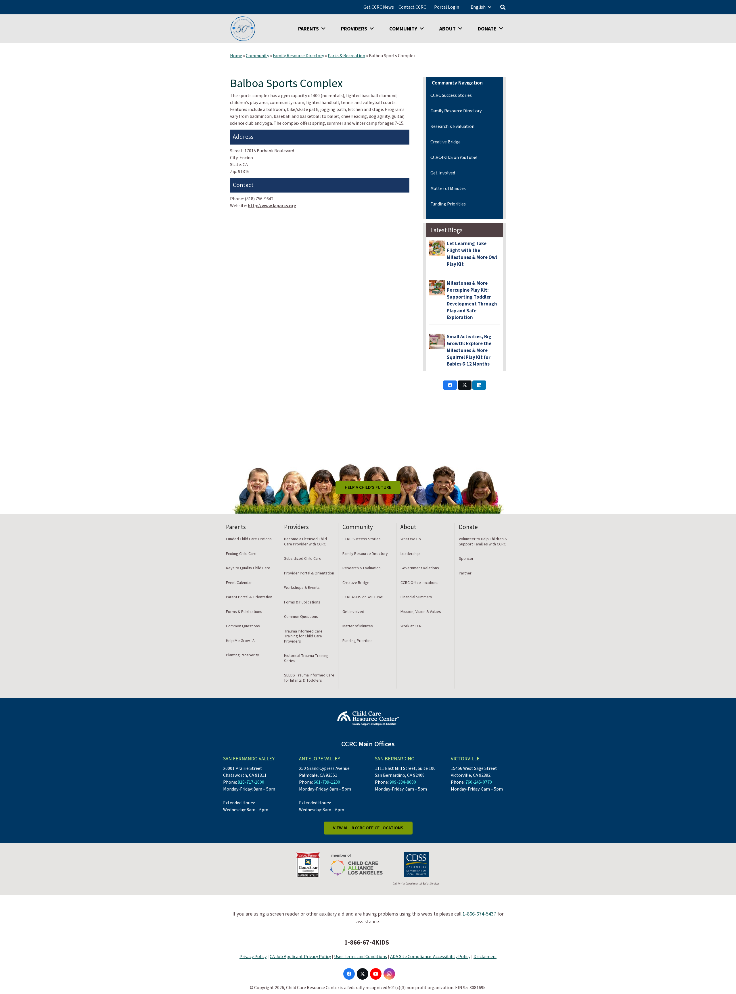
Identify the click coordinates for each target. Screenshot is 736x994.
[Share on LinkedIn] (479, 385)
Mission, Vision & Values (420, 612)
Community (257, 56)
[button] (489, 7)
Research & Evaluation (452, 126)
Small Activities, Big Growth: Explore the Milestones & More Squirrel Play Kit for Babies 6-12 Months (469, 350)
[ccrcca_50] (243, 29)
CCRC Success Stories (451, 95)
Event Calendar (239, 583)
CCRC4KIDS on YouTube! (453, 157)
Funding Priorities (448, 204)
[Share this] (450, 385)
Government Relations (419, 568)
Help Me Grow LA (240, 641)
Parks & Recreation (346, 56)
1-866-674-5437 (479, 914)
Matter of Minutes (448, 188)
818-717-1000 (251, 782)
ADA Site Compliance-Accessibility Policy (430, 956)
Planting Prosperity (242, 655)
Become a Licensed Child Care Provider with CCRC (305, 541)
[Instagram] (389, 974)
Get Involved (442, 173)
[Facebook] (349, 974)
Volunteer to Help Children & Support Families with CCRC (483, 541)
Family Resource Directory (298, 56)
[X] (362, 974)
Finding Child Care (241, 554)
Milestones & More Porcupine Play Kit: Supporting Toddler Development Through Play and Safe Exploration (472, 300)
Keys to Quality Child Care (248, 568)
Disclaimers (485, 956)
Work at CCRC (412, 626)
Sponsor (466, 559)
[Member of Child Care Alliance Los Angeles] (356, 864)
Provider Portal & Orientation (309, 573)
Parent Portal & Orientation (249, 597)
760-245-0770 (478, 782)
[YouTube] (376, 974)
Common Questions (243, 626)
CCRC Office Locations (419, 583)
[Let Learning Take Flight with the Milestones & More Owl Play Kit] (437, 248)
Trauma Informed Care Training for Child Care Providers (303, 636)
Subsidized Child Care (302, 559)
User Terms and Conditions (360, 956)
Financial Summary (416, 597)
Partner (465, 573)
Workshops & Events (302, 588)
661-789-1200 (327, 782)
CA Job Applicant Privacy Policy (300, 956)
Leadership (410, 554)
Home (236, 56)
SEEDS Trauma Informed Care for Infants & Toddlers (309, 677)
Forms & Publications (244, 612)
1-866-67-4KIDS (366, 942)
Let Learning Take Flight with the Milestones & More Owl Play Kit (472, 254)
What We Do (410, 539)
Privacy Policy (253, 956)
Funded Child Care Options (249, 539)
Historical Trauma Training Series (306, 658)
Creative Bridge (445, 142)
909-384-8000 (403, 782)
